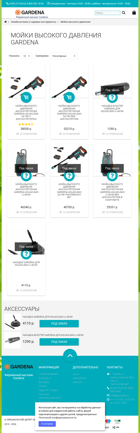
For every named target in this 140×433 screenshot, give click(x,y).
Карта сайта (79, 378)
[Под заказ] (112, 97)
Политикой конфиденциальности (57, 417)
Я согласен (47, 424)
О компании (45, 378)
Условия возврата (48, 374)
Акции (76, 374)
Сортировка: (42, 55)
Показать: (14, 55)
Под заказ (59, 323)
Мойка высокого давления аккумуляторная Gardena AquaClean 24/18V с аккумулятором (26, 112)
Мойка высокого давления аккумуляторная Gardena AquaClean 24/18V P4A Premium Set (69, 191)
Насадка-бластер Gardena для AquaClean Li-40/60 (112, 108)
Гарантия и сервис (49, 390)
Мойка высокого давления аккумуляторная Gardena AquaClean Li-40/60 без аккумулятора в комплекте (112, 192)
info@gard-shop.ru (119, 395)
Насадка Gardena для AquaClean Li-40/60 (26, 263)
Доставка (44, 382)
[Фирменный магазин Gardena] (29, 12)
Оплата (42, 386)
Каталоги (78, 382)
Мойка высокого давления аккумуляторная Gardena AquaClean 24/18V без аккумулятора (69, 112)
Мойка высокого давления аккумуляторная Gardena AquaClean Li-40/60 (26, 189)
